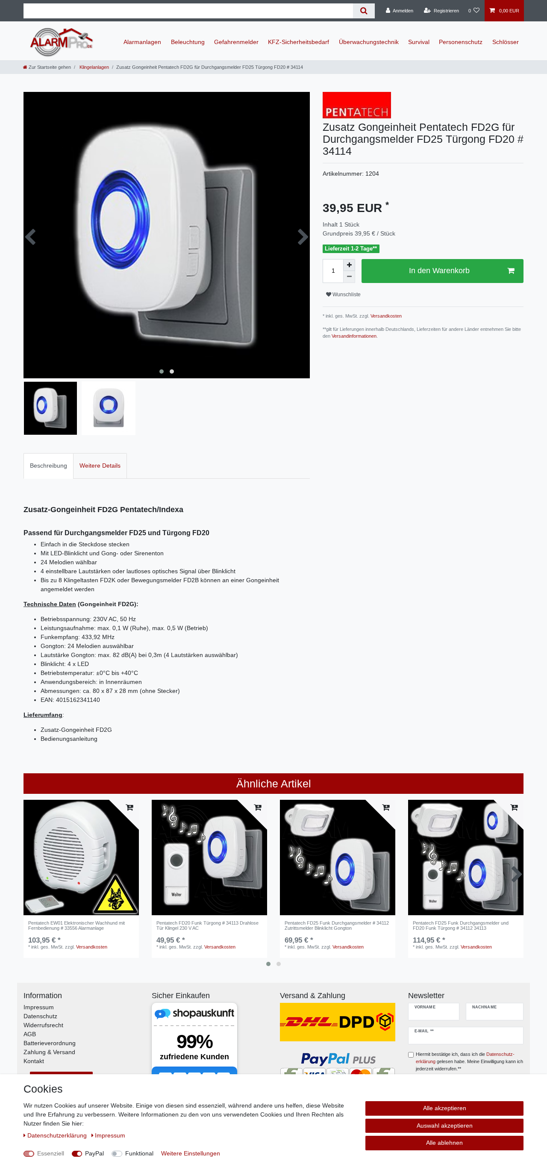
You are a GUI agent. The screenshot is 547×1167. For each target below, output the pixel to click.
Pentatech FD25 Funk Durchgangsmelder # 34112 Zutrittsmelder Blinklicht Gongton (337, 925)
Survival (418, 41)
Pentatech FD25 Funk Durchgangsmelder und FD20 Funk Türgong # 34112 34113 (461, 925)
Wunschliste (346, 295)
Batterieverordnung (50, 1043)
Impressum (39, 1007)
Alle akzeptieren (444, 1108)
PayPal (94, 1153)
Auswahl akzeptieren (445, 1125)
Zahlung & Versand (49, 1052)
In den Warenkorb (439, 270)
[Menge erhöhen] (349, 265)
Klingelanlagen (93, 67)
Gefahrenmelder (236, 41)
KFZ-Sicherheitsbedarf (298, 41)
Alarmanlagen (142, 41)
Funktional (139, 1153)
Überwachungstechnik (369, 41)
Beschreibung (48, 465)
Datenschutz (40, 1016)
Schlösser (505, 41)
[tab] (49, 465)
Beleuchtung (188, 41)
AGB (30, 1034)
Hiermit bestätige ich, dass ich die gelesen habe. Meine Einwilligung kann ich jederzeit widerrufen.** (469, 1061)
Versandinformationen (354, 336)
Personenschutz (460, 41)
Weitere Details (100, 465)
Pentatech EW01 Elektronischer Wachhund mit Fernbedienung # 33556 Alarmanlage (76, 925)
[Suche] (364, 10)
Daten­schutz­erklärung (57, 1135)
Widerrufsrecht (43, 1025)
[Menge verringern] (349, 277)
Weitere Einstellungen (190, 1153)
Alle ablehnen (444, 1142)
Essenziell (50, 1153)
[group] (81, 857)
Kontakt (34, 1061)
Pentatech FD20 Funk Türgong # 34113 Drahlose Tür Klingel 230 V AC (207, 925)
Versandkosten (385, 315)
